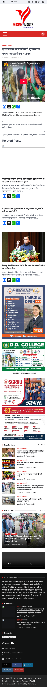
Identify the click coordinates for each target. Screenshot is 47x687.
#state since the (34, 115)
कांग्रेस (30, 606)
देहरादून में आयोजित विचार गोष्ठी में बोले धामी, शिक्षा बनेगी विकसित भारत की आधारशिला (23, 266)
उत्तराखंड (4, 45)
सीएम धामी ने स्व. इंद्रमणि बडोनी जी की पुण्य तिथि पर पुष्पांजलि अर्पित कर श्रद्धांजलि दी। (22, 209)
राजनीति (10, 45)
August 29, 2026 (31, 456)
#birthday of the (14, 112)
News (19, 448)
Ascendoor (13, 684)
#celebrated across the (29, 112)
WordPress (31, 684)
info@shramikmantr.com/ (13, 659)
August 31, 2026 (31, 616)
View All (40, 445)
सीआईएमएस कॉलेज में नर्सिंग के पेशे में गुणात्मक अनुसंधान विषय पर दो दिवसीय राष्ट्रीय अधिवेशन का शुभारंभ (23, 180)
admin (6, 58)
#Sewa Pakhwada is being (18, 115)
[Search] (43, 34)
